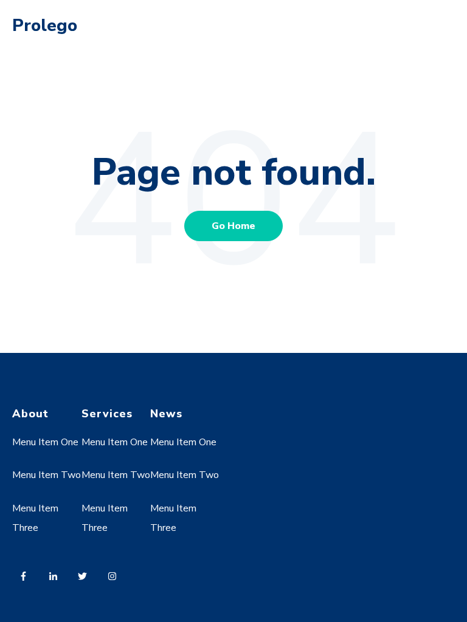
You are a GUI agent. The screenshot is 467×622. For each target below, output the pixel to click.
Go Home (233, 226)
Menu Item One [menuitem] (45, 442)
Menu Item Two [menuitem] (46, 475)
